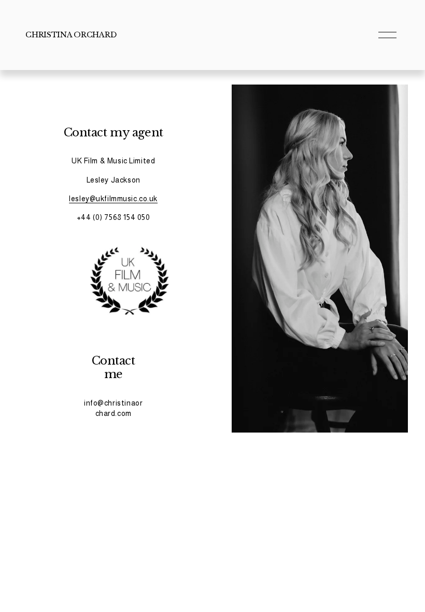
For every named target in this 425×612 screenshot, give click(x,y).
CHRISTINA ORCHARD (70, 34)
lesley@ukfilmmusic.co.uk (113, 198)
